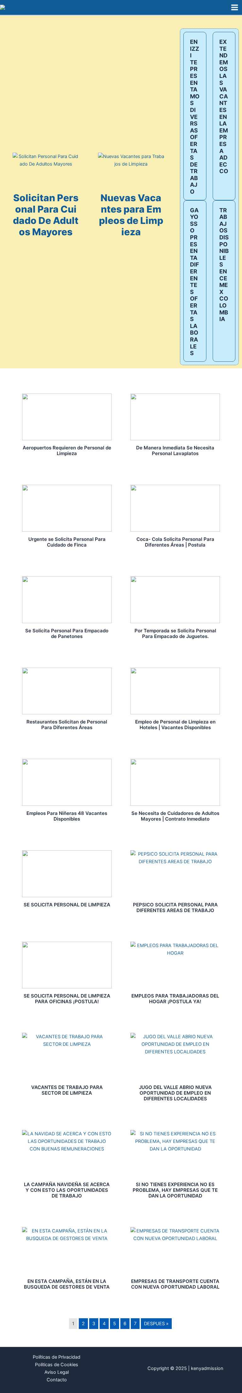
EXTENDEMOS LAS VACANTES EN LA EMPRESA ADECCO (223, 106)
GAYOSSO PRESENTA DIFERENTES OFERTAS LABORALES (194, 281)
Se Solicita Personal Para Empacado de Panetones (66, 633)
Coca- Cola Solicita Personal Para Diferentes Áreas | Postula (175, 542)
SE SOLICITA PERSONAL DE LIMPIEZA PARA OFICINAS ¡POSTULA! (67, 998)
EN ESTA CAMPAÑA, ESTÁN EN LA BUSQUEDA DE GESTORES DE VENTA (67, 1284)
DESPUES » (156, 1323)
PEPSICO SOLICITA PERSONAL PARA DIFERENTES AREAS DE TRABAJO (175, 907)
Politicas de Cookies (56, 1364)
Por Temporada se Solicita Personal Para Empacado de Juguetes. (175, 633)
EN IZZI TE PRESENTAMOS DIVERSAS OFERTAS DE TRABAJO (194, 116)
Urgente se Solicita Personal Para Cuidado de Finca (67, 542)
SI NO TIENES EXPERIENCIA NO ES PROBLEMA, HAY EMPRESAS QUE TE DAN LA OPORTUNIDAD (175, 1190)
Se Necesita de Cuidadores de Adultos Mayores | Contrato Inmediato (175, 816)
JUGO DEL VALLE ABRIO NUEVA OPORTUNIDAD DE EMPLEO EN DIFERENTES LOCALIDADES (175, 1093)
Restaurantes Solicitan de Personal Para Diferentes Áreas (66, 724)
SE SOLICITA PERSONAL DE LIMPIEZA (67, 905)
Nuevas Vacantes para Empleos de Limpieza (131, 214)
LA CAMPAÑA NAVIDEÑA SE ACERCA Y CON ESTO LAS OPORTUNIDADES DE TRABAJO (67, 1190)
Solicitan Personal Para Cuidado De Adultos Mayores (45, 214)
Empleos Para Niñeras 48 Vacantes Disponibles (66, 816)
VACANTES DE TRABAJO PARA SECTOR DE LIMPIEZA (67, 1090)
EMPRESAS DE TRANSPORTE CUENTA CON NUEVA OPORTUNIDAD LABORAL (175, 1284)
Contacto (57, 1380)
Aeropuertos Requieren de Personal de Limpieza (67, 450)
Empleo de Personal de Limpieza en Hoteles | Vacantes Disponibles (175, 724)
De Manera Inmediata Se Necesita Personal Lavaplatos (175, 450)
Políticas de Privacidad (56, 1357)
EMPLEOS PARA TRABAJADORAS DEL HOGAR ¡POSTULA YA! (175, 998)
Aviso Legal (56, 1372)
